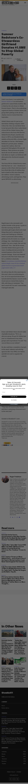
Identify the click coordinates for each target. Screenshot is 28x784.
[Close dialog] (26, 380)
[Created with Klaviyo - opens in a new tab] (13, 404)
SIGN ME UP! (14, 396)
